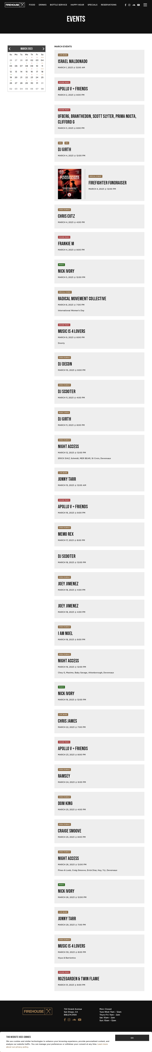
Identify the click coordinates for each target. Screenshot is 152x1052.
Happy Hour (77, 5)
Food (32, 5)
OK (132, 1038)
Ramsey (64, 776)
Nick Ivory (66, 271)
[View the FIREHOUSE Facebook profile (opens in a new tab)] (125, 5)
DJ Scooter (66, 392)
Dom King (65, 803)
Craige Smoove (69, 831)
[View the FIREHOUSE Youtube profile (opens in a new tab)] (138, 5)
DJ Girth (64, 149)
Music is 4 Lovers (71, 331)
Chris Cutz (66, 216)
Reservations (108, 5)
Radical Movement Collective (82, 299)
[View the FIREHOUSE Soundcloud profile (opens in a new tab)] (133, 5)
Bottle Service (58, 5)
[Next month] (43, 48)
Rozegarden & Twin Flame (78, 979)
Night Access (68, 447)
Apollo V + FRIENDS (73, 89)
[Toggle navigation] (145, 4)
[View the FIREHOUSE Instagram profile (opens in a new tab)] (129, 5)
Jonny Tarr (67, 479)
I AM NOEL (65, 633)
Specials (92, 5)
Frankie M (66, 244)
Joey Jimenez (68, 584)
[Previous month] (10, 48)
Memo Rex (66, 534)
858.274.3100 (70, 1015)
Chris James (67, 721)
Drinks (42, 5)
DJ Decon (65, 364)
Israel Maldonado (72, 61)
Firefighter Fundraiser (108, 183)
